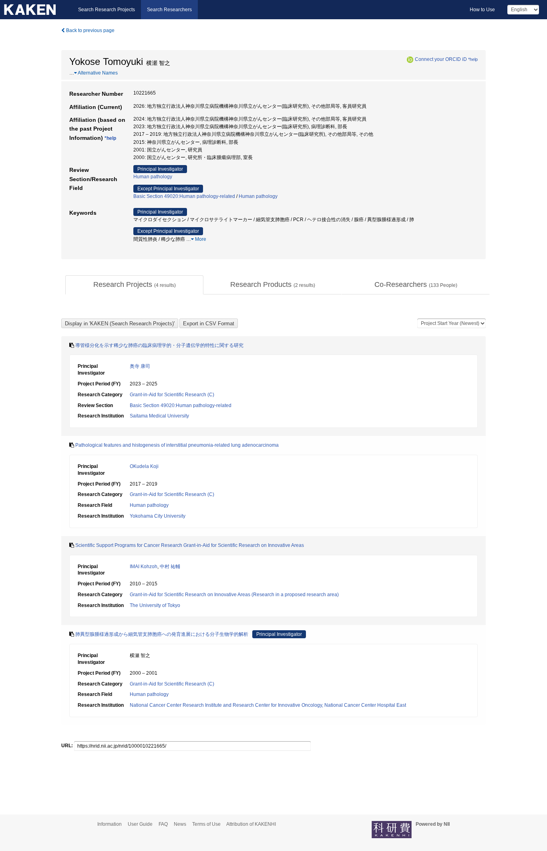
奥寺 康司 (140, 366)
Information (109, 824)
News (180, 824)
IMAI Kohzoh (143, 566)
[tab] (134, 284)
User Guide (140, 824)
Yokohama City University (157, 516)
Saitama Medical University (159, 416)
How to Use (482, 9)
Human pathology (152, 176)
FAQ (163, 824)
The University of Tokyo (155, 605)
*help (473, 59)
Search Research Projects (106, 9)
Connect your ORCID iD (441, 59)
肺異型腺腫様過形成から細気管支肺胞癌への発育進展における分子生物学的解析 (161, 634)
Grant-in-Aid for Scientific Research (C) (172, 394)
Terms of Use (206, 824)
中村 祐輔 (170, 566)
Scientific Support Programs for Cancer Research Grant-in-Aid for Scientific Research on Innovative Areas (189, 545)
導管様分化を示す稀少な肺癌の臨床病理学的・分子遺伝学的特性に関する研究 (159, 345)
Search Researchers (169, 9)
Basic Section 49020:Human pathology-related (184, 196)
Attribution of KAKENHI (251, 824)
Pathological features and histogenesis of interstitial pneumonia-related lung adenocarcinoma (177, 445)
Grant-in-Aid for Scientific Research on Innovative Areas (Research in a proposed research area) (234, 594)
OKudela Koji (144, 466)
